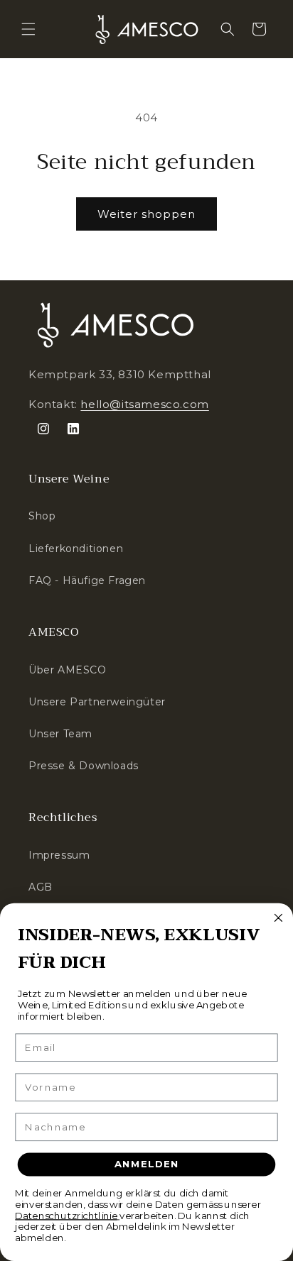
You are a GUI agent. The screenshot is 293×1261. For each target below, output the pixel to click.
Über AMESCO (67, 669)
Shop (41, 516)
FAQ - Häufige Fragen (87, 580)
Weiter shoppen (146, 214)
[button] (28, 29)
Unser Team (60, 733)
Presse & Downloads (83, 765)
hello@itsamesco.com (144, 404)
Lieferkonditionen (75, 548)
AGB (40, 887)
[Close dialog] (278, 918)
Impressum (59, 855)
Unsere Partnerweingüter (97, 701)
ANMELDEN (146, 1164)
